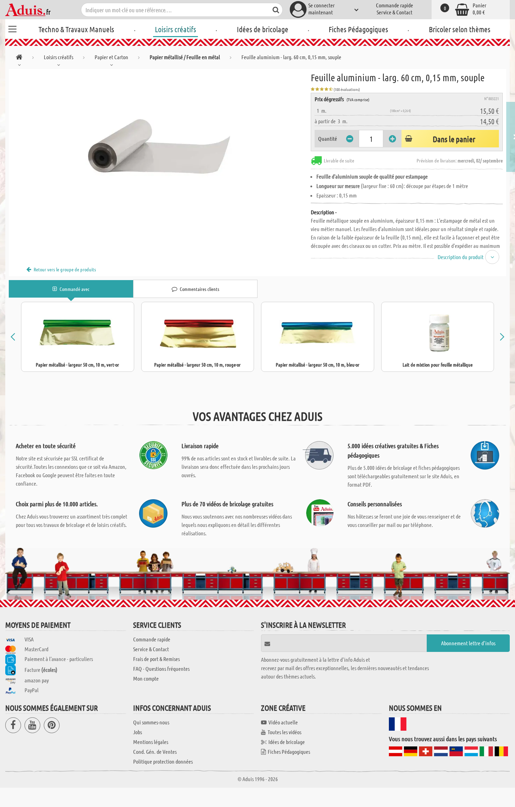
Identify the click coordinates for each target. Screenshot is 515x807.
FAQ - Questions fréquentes (161, 668)
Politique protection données (163, 761)
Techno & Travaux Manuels (76, 29)
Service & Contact (394, 12)
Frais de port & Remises (156, 658)
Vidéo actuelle (283, 722)
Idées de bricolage (262, 29)
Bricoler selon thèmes (459, 29)
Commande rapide (394, 5)
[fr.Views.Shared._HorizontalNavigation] (19, 58)
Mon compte (146, 678)
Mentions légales (150, 741)
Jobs (137, 732)
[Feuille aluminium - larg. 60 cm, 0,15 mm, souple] (159, 148)
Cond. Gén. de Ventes (155, 751)
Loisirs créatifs (175, 29)
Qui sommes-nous (151, 722)
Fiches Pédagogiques (358, 29)
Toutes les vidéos (284, 732)
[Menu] (12, 28)
